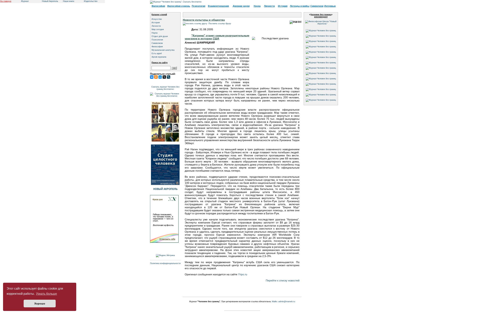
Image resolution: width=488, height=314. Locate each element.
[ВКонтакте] (151, 77)
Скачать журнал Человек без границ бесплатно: (165, 88)
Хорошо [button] (39, 303)
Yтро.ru (242, 274)
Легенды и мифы (299, 6)
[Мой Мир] (160, 77)
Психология (198, 6)
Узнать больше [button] (46, 293)
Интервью (330, 6)
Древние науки (241, 6)
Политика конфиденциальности (165, 263)
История (282, 6)
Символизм (316, 6)
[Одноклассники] (156, 77)
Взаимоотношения (218, 6)
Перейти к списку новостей (282, 280)
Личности (269, 6)
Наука (257, 6)
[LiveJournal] (168, 77)
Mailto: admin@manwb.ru (283, 301)
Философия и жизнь (178, 6)
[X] (164, 77)
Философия (158, 6)
